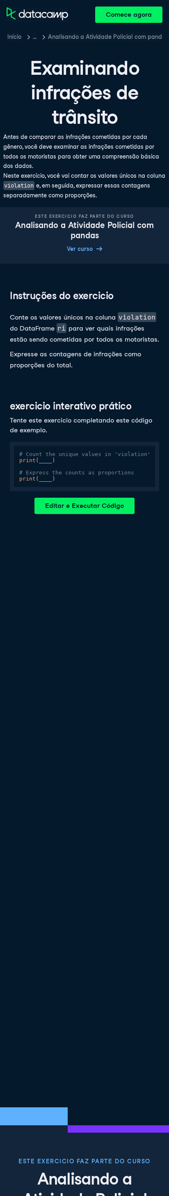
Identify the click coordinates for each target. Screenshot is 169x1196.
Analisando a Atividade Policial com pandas (105, 37)
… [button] (35, 37)
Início (14, 37)
